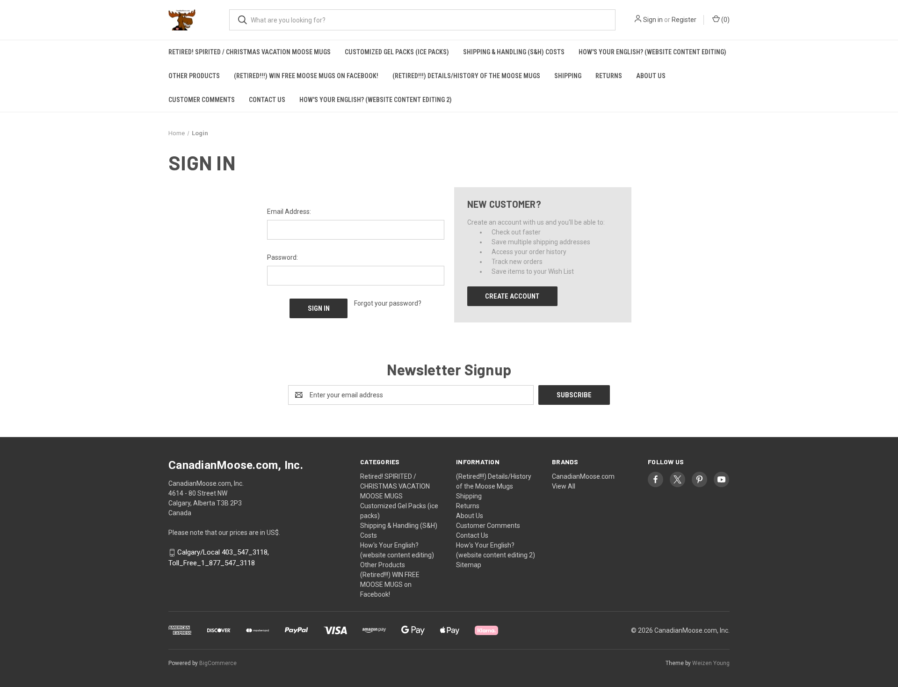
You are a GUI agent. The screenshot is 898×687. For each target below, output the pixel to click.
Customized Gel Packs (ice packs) (397, 52)
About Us (651, 76)
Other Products (194, 76)
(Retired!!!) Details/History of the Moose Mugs (466, 76)
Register (684, 19)
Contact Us (267, 99)
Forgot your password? (387, 303)
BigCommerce (218, 663)
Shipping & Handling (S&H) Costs (514, 52)
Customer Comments (201, 99)
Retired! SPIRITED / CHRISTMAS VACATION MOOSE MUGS (249, 52)
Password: (282, 257)
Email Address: (289, 211)
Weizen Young (711, 663)
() (725, 19)
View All (563, 486)
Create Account (512, 296)
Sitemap (468, 565)
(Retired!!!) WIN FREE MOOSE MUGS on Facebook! (306, 76)
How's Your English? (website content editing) (652, 52)
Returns (608, 76)
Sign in (653, 19)
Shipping (567, 76)
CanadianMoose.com (583, 476)
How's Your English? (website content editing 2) (375, 99)
